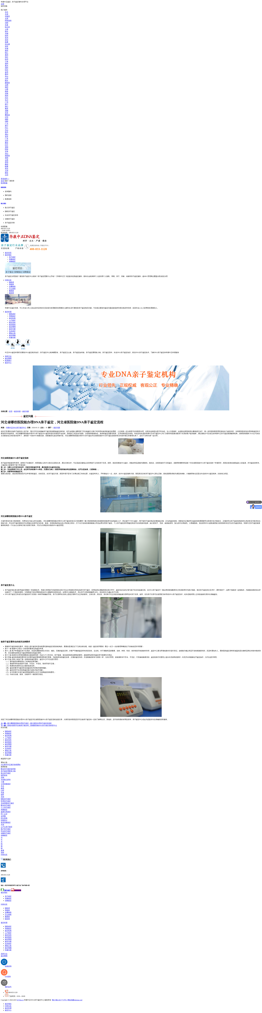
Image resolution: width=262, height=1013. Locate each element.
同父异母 (4, 818)
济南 (6, 93)
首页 (2, 181)
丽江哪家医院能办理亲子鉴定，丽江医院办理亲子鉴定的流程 (26, 723)
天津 (6, 14)
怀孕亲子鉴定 (6, 801)
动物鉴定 (12, 261)
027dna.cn (20, 1000)
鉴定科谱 (8, 312)
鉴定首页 (8, 253)
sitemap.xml (78, 1000)
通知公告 (12, 333)
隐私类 (11, 282)
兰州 (6, 175)
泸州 (6, 117)
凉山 (6, 153)
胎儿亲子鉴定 (6, 773)
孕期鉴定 (12, 316)
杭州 (6, 59)
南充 (6, 132)
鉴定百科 (12, 322)
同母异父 (4, 820)
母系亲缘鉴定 (6, 822)
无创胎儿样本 (6, 779)
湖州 (6, 68)
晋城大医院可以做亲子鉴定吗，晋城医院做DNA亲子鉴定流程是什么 (29, 725)
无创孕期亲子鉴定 (7, 803)
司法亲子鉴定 (6, 831)
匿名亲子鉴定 (6, 805)
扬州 (6, 50)
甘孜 (6, 151)
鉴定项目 (8, 255)
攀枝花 (7, 115)
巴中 (6, 145)
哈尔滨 (7, 27)
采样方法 (8, 356)
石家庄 (7, 16)
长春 (6, 25)
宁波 (6, 61)
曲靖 (6, 164)
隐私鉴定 (12, 314)
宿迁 (6, 57)
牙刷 (2, 777)
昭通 (6, 166)
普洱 (6, 168)
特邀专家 (12, 337)
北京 (6, 12)
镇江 (6, 53)
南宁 (6, 104)
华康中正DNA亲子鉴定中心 (16, 427)
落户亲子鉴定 (6, 829)
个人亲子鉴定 (6, 807)
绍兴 (6, 70)
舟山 (6, 76)
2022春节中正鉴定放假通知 (10, 764)
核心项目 (3, 203)
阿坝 (6, 149)
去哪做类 (12, 286)
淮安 (6, 46)
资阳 (6, 147)
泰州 (6, 55)
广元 (6, 123)
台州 (6, 78)
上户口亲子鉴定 (6, 827)
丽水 (6, 80)
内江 (6, 128)
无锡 (6, 33)
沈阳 (6, 23)
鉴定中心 (8, 363)
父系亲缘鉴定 (6, 784)
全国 (2, 4)
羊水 (2, 786)
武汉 (6, 98)
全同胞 (3, 816)
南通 (6, 42)
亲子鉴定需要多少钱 (8, 771)
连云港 (7, 44)
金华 (6, 72)
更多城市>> (5, 179)
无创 (2, 797)
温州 (6, 63)
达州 (6, 140)
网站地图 (71, 1000)
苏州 (6, 40)
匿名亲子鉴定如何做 (8, 769)
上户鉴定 (12, 320)
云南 (6, 160)
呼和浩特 (8, 20)
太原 (6, 18)
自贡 (6, 113)
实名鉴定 (12, 331)
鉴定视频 (12, 335)
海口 (6, 106)
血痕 (2, 788)
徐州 (6, 35)
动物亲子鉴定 (6, 833)
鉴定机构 (12, 318)
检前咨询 (3, 187)
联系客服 (4, 183)
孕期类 (11, 284)
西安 (6, 173)
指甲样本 (4, 775)
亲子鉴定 (12, 257)
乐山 (6, 130)
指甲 (2, 794)
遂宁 (6, 125)
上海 (6, 29)
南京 (6, 31)
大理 (6, 171)
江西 (6, 89)
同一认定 (4, 814)
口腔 (2, 790)
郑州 (6, 95)
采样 (2, 852)
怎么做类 (12, 289)
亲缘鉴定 (12, 259)
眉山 (6, 134)
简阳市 (7, 155)
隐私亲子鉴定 (6, 799)
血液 (2, 850)
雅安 (6, 143)
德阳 (6, 119)
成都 (6, 110)
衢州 (6, 74)
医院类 (11, 293)
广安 (6, 138)
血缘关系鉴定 (6, 812)
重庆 (6, 108)
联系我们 (8, 360)
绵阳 (6, 121)
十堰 (2, 782)
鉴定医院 (12, 324)
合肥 (6, 85)
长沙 (6, 100)
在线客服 (4, 226)
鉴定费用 (12, 327)
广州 (6, 102)
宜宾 (6, 136)
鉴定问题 (12, 329)
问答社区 (8, 280)
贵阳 (6, 158)
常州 (6, 38)
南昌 (6, 91)
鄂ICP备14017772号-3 (59, 1000)
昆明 (6, 162)
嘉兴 (6, 65)
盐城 (6, 48)
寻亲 (2, 824)
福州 (6, 87)
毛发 (2, 792)
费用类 (11, 291)
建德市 (7, 83)
